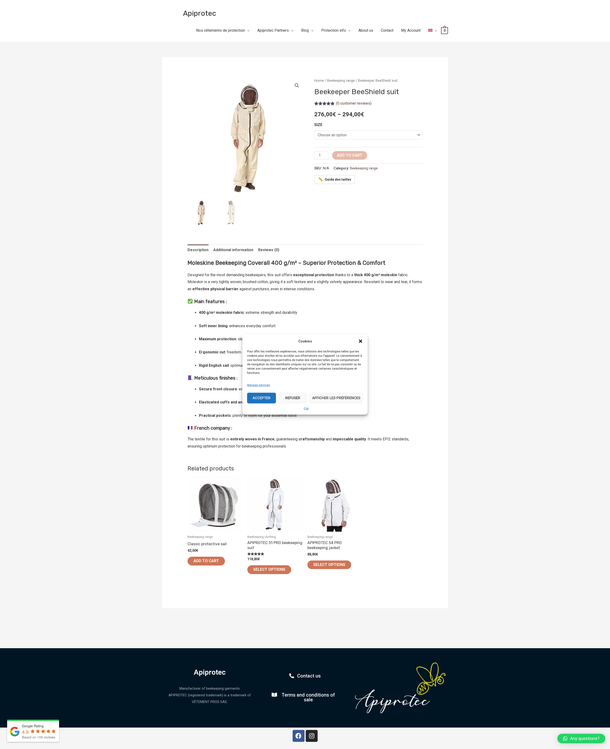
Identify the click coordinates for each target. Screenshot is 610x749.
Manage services (258, 385)
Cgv (306, 408)
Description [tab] (198, 250)
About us (365, 30)
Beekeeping (285, 42)
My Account (411, 30)
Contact (387, 30)
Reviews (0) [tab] (268, 250)
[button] (360, 341)
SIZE (318, 124)
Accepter (261, 398)
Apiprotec (199, 13)
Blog (305, 30)
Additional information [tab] (233, 250)
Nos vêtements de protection (220, 30)
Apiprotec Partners (273, 30)
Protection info (333, 30)
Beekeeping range (341, 80)
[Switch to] (432, 30)
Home (319, 80)
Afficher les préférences (336, 398)
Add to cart (349, 155)
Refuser (292, 398)
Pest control (331, 42)
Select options (269, 569)
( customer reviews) (353, 103)
